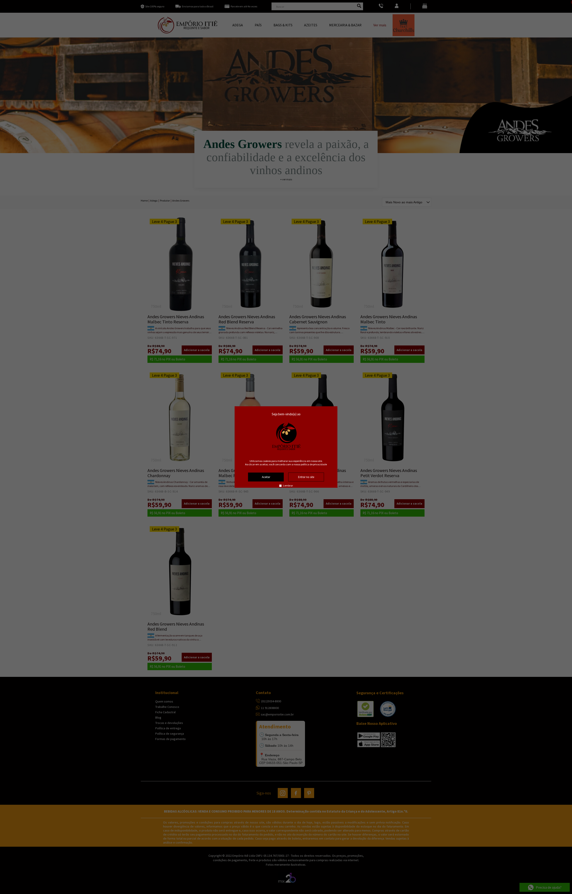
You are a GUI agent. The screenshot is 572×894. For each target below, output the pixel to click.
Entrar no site (306, 477)
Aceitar (266, 477)
